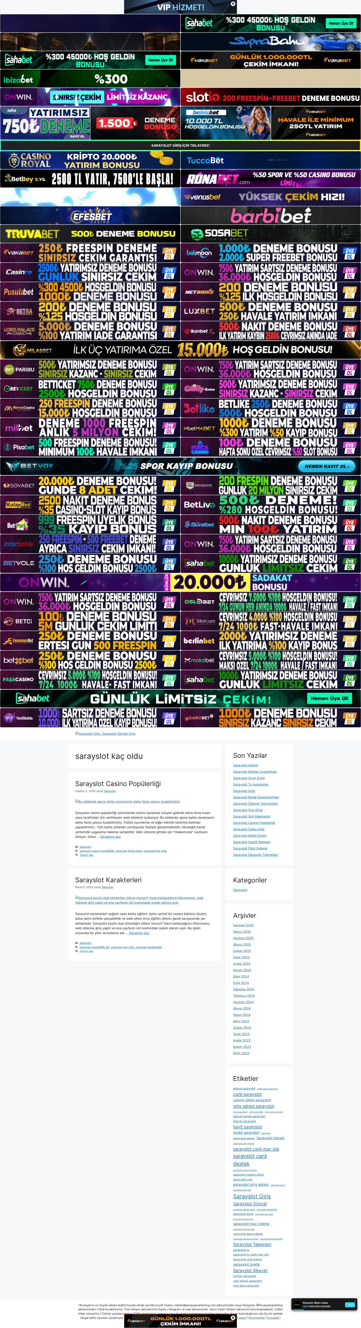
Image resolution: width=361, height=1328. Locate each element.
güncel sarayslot (244, 1121)
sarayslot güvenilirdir (267, 1209)
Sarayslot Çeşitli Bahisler (251, 842)
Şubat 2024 (242, 1028)
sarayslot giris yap (242, 1190)
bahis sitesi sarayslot (267, 1089)
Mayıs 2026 (242, 932)
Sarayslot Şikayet (250, 1270)
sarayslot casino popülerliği (97, 850)
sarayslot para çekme (248, 1234)
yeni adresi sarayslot (247, 1281)
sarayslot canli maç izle (256, 1148)
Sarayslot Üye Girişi (248, 810)
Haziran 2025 (243, 938)
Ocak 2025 (241, 957)
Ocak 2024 (241, 1034)
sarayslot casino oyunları (245, 1170)
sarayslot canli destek (243, 1143)
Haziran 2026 (243, 925)
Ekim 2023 (241, 1053)
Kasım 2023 (242, 1047)
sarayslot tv (241, 1250)
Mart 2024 (241, 1021)
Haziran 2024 (243, 1002)
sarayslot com (243, 1179)
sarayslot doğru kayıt (128, 850)
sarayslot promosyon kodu (245, 1239)
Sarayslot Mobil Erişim (249, 835)
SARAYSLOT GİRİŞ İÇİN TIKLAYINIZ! (180, 145)
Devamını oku (110, 837)
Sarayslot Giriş (244, 791)
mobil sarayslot (246, 1132)
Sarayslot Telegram (252, 1244)
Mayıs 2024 (242, 1008)
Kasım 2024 (242, 970)
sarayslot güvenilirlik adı (94, 947)
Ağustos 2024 (243, 989)
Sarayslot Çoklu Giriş (249, 829)
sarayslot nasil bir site (243, 1229)
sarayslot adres (244, 1138)
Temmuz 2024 (244, 996)
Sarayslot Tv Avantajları (250, 784)
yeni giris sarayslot (246, 1285)
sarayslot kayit (243, 1214)
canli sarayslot (247, 1094)
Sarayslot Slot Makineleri (251, 816)
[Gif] (180, 350)
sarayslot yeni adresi (247, 1259)
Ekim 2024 (241, 976)
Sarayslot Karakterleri (108, 880)
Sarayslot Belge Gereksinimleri (256, 797)
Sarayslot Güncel (250, 1203)
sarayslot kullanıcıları (243, 1219)
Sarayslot (85, 846)
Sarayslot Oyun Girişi (249, 778)
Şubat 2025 (242, 951)
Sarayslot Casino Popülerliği (118, 783)
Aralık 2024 (241, 964)
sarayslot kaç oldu (155, 850)
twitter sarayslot (244, 1276)
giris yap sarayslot (274, 1112)
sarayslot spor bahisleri (271, 1239)
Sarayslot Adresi (245, 765)
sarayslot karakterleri (149, 947)
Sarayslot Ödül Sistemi (250, 848)
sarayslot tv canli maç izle (251, 1254)
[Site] (90, 252)
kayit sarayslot (247, 1126)
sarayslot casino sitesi (248, 1174)
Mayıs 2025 (242, 944)
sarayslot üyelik (246, 1264)
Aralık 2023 (241, 1040)
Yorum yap (86, 854)
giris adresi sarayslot (253, 1106)
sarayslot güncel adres (244, 1209)
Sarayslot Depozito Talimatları (255, 855)
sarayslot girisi (278, 1185)
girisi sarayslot (240, 1112)
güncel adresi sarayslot (249, 1116)
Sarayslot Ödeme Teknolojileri (255, 804)
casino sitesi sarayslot (252, 1100)
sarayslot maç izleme (251, 1224)
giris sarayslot (256, 1112)
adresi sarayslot (244, 1088)
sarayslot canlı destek (250, 1160)
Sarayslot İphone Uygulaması (255, 772)
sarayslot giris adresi (251, 1184)
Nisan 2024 (242, 1015)
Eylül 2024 (241, 983)
